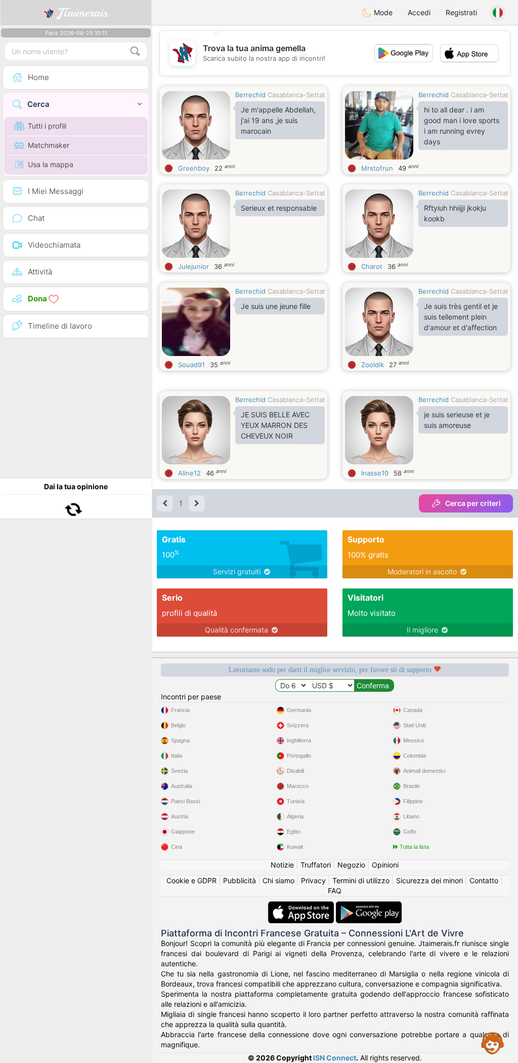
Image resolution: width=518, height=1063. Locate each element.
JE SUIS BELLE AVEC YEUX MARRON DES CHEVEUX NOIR (275, 425)
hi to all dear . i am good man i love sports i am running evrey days (461, 125)
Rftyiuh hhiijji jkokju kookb (455, 213)
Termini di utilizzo (361, 880)
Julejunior (193, 266)
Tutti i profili (47, 126)
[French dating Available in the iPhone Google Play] (369, 906)
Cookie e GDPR (191, 880)
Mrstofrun (377, 168)
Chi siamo (278, 880)
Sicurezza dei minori (429, 880)
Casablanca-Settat (296, 95)
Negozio (351, 864)
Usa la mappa (50, 164)
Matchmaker (48, 145)
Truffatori (315, 864)
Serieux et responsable (279, 208)
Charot (371, 266)
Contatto (483, 880)
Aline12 (189, 473)
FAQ (334, 890)
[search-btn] (135, 51)
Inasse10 (374, 473)
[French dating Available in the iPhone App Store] (302, 906)
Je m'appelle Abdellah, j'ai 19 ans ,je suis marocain (278, 120)
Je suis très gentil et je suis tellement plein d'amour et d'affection (461, 317)
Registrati (461, 12)
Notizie (282, 864)
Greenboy (193, 168)
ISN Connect (334, 1057)
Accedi (419, 12)
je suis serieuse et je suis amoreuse (457, 419)
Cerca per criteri (473, 503)
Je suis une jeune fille (276, 306)
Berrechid (250, 95)
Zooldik (372, 365)
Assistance (493, 1042)
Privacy (313, 880)
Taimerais (83, 12)
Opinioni (385, 864)
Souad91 (191, 365)
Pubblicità (239, 880)
